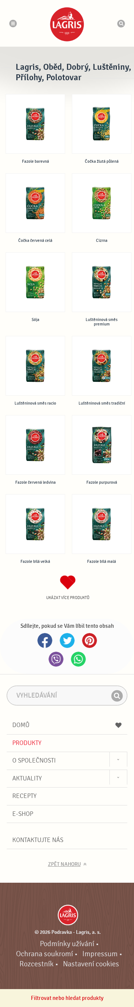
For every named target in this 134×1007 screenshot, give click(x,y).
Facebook (44, 640)
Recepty (24, 795)
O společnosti (34, 760)
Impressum (100, 954)
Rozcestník (36, 964)
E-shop (22, 813)
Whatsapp (78, 659)
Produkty (26, 742)
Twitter (67, 640)
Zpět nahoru (64, 864)
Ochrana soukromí (44, 954)
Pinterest (89, 640)
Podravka (67, 24)
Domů (20, 725)
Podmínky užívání (67, 944)
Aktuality (27, 778)
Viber (55, 659)
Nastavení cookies (91, 964)
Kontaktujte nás (37, 840)
